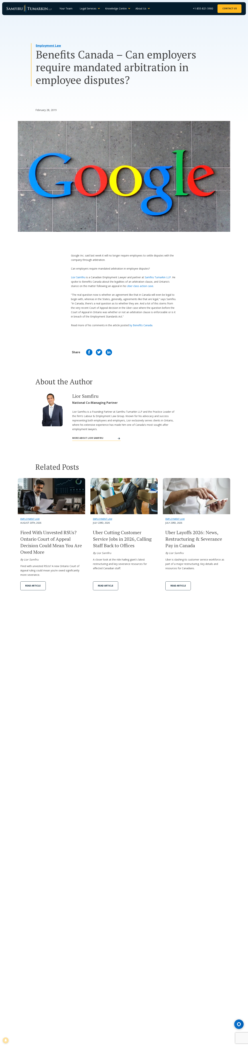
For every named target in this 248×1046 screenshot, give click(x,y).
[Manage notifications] (6, 1040)
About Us (140, 8)
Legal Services (88, 8)
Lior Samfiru (78, 277)
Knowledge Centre (116, 8)
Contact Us (229, 8)
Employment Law (48, 46)
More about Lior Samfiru (87, 438)
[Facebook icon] (89, 352)
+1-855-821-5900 (203, 8)
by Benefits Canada (140, 325)
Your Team (65, 8)
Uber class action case (140, 286)
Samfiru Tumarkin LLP (158, 277)
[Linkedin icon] (109, 352)
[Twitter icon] (99, 352)
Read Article (33, 585)
